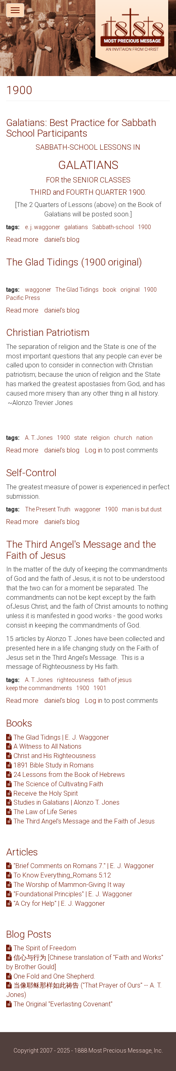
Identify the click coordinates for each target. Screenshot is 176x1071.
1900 (144, 227)
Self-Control (31, 473)
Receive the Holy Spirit (45, 793)
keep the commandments (39, 688)
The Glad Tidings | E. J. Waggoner (60, 737)
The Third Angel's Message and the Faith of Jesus (81, 550)
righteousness (75, 680)
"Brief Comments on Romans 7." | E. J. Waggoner (83, 866)
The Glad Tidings (77, 289)
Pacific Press (23, 298)
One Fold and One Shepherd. (53, 976)
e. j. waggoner (42, 227)
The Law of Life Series (44, 812)
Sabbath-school (113, 227)
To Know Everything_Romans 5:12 (61, 875)
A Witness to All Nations (46, 746)
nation (144, 437)
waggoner (38, 289)
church (123, 437)
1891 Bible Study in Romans (53, 765)
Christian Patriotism (48, 332)
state (80, 437)
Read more (22, 239)
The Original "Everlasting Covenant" (62, 1004)
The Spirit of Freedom (44, 948)
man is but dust (142, 509)
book (109, 289)
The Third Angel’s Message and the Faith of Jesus (83, 821)
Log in (93, 450)
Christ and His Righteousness (54, 756)
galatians (76, 227)
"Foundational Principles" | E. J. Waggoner (72, 894)
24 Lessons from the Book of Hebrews (68, 774)
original (130, 289)
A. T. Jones (39, 437)
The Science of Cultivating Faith (57, 784)
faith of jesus (115, 680)
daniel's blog (61, 239)
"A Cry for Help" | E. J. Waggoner (58, 903)
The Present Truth (47, 509)
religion (100, 437)
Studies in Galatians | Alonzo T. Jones (66, 802)
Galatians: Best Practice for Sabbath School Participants (81, 128)
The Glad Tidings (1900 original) (74, 262)
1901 (99, 688)
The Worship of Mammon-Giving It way (68, 885)
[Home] (132, 38)
